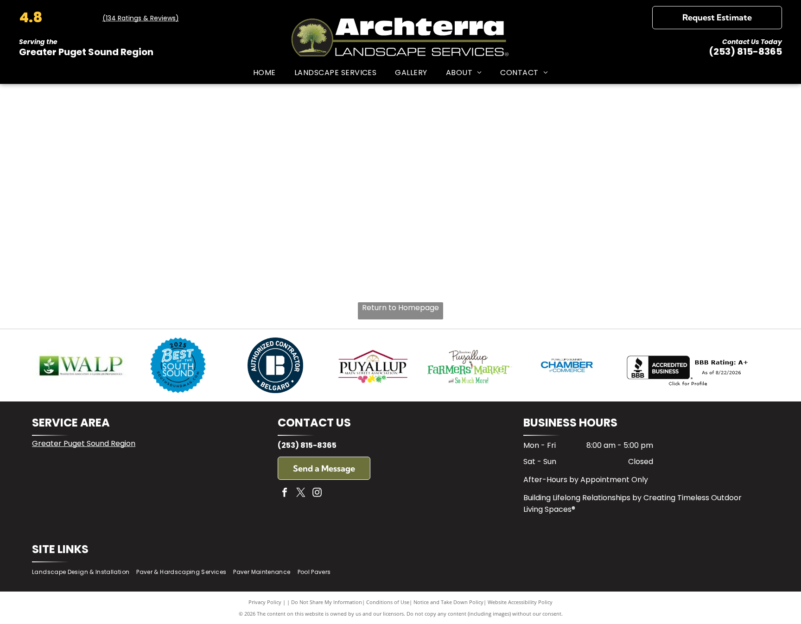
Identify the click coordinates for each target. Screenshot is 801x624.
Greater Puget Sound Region (83, 443)
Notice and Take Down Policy (448, 602)
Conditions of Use (387, 602)
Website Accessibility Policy (520, 602)
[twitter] (301, 493)
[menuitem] (264, 72)
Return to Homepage (400, 307)
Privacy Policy (264, 602)
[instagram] (317, 493)
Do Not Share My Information (326, 602)
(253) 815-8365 (745, 51)
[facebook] (285, 493)
